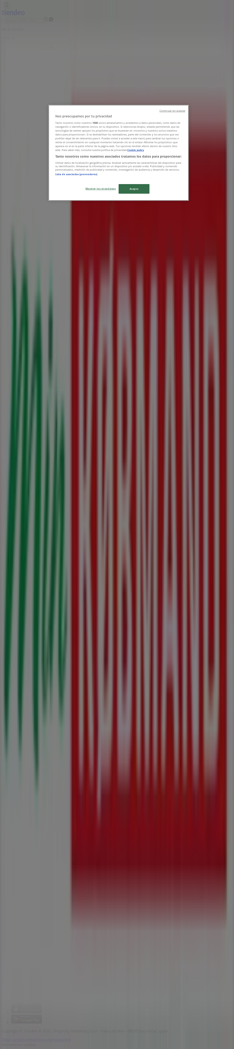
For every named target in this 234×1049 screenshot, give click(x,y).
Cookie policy (135, 150)
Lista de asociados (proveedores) (76, 174)
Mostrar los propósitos (100, 188)
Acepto (134, 188)
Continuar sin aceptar (172, 110)
